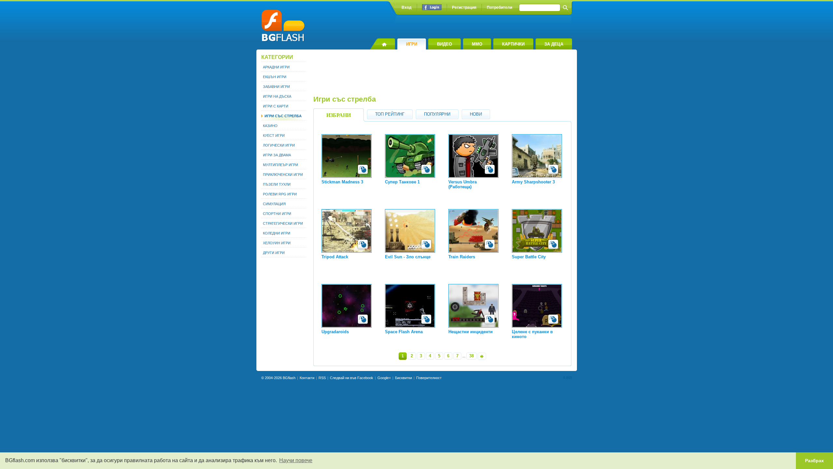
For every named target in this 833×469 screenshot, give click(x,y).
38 (471, 355)
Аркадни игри (276, 67)
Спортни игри (277, 214)
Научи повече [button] (295, 460)
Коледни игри (276, 233)
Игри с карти (275, 106)
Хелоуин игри (277, 243)
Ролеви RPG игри (280, 194)
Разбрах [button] (814, 460)
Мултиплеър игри (280, 165)
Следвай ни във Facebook (351, 378)
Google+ (384, 378)
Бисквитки (403, 378)
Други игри (274, 253)
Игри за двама (277, 155)
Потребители (499, 7)
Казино (270, 126)
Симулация (274, 204)
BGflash (289, 378)
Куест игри (274, 135)
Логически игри (279, 145)
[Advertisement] (441, 75)
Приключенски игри (283, 175)
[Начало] (382, 44)
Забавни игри (276, 87)
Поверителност (429, 378)
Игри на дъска (277, 96)
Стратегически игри (283, 223)
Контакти (307, 378)
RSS (322, 378)
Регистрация (464, 7)
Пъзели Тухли (277, 184)
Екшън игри (274, 77)
